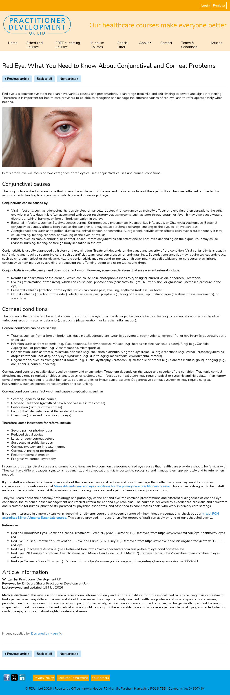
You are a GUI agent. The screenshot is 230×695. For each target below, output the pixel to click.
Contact (166, 43)
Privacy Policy (44, 677)
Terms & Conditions (189, 45)
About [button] (144, 43)
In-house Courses (97, 45)
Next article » (69, 79)
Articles (216, 43)
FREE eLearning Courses (67, 45)
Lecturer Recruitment (73, 677)
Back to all (44, 79)
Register (219, 5)
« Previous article (17, 79)
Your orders (100, 677)
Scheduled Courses (35, 45)
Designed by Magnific (46, 633)
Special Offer (122, 45)
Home (13, 43)
